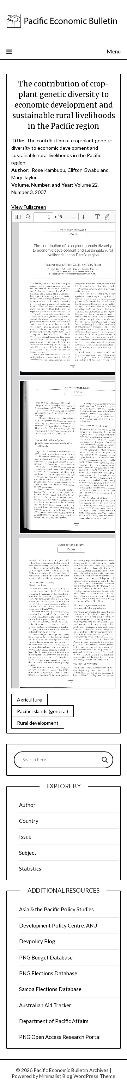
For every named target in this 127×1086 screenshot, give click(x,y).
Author (27, 805)
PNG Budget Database (46, 957)
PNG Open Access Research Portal (60, 1037)
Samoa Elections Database (50, 989)
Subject (27, 852)
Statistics (30, 868)
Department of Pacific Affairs (54, 1021)
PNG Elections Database (48, 973)
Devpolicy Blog (37, 941)
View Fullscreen (28, 207)
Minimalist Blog (55, 1076)
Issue (25, 836)
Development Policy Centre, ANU (58, 925)
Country (28, 820)
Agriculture (29, 700)
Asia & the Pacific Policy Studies (56, 909)
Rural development (38, 723)
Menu (114, 51)
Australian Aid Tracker (45, 1005)
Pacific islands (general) (42, 711)
